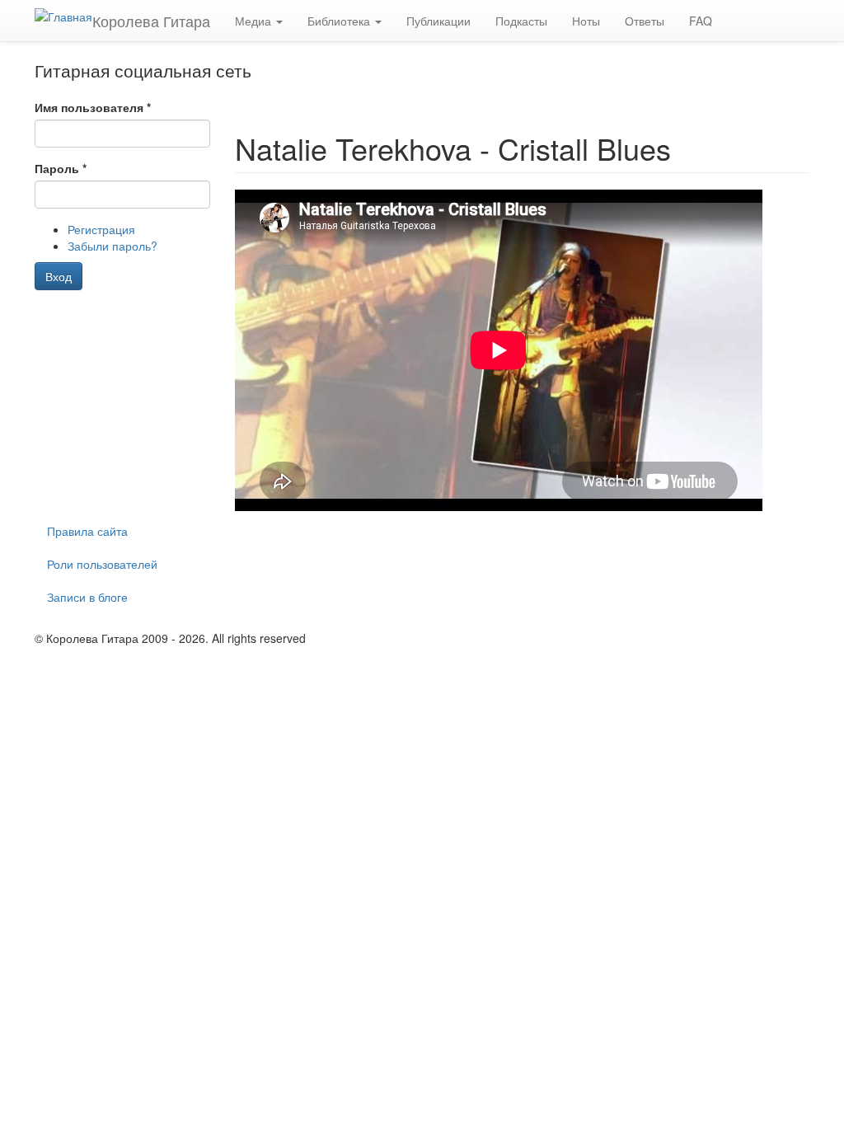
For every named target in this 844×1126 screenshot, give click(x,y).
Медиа (254, 20)
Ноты (586, 20)
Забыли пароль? (112, 245)
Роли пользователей (102, 564)
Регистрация (101, 229)
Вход (58, 276)
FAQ (700, 20)
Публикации (438, 20)
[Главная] (63, 16)
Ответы (644, 20)
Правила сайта (87, 531)
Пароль (61, 168)
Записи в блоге (87, 597)
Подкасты (521, 20)
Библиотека (340, 20)
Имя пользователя (93, 107)
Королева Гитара (151, 20)
